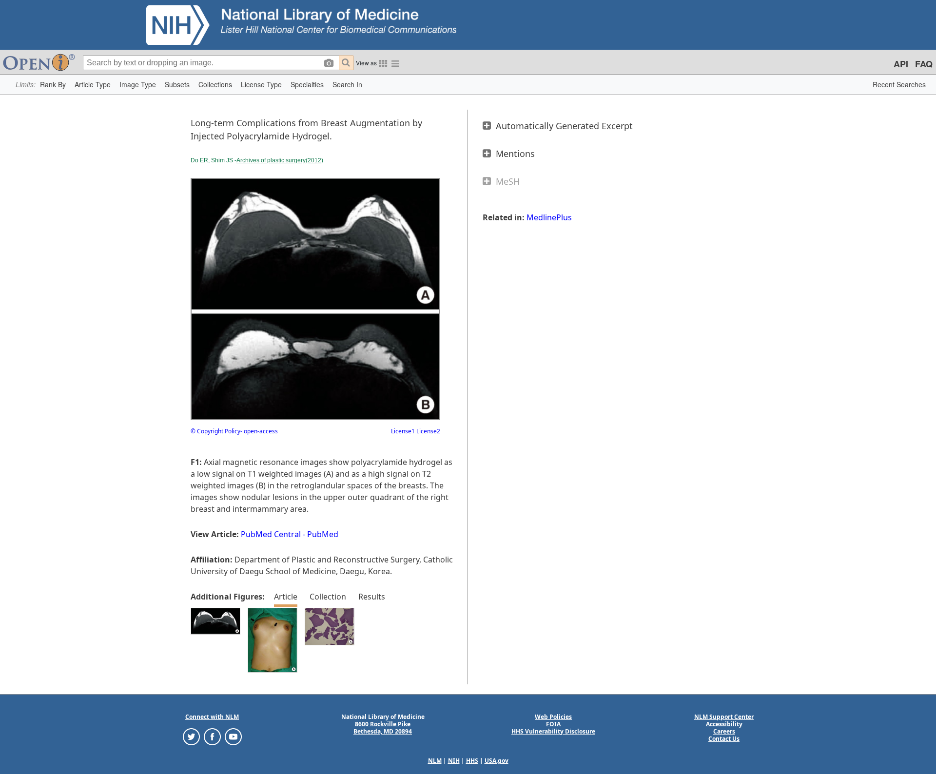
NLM (435, 760)
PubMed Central (271, 534)
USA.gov (496, 760)
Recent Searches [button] (899, 84)
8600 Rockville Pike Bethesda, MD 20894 (382, 727)
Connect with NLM (212, 717)
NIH (454, 760)
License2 (427, 431)
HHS (472, 760)
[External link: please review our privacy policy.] (191, 736)
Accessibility (724, 724)
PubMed (322, 534)
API (901, 64)
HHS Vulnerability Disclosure (553, 731)
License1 (403, 431)
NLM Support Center (724, 717)
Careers (724, 731)
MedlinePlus (549, 217)
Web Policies (553, 717)
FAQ (924, 64)
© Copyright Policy (215, 431)
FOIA (553, 724)
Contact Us (724, 739)
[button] (53, 85)
